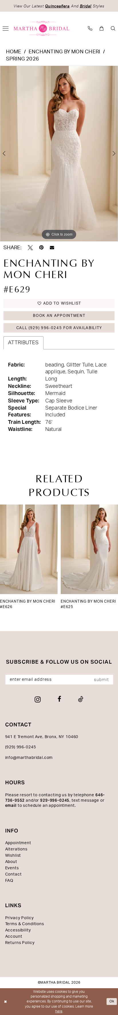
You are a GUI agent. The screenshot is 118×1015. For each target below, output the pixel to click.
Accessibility (18, 930)
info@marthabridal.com (29, 758)
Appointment (18, 843)
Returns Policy (20, 943)
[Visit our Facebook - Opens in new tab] (59, 699)
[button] (101, 28)
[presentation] (29, 549)
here (58, 1011)
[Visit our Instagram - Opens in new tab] (38, 699)
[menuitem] (90, 28)
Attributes (23, 342)
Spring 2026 (22, 58)
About (11, 862)
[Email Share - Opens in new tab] (52, 248)
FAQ (9, 881)
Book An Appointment (59, 316)
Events (12, 868)
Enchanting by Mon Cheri (64, 51)
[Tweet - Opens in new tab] (30, 247)
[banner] (41, 28)
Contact (13, 874)
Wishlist (13, 856)
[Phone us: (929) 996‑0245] (90, 28)
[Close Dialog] (5, 1002)
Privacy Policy (19, 918)
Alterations (16, 849)
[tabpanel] (59, 153)
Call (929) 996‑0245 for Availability (59, 328)
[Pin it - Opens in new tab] (41, 247)
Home (13, 51)
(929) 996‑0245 (20, 747)
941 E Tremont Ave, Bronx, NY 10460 (41, 737)
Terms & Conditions (24, 924)
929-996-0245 (54, 800)
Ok (112, 1001)
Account (13, 937)
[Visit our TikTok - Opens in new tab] (80, 699)
